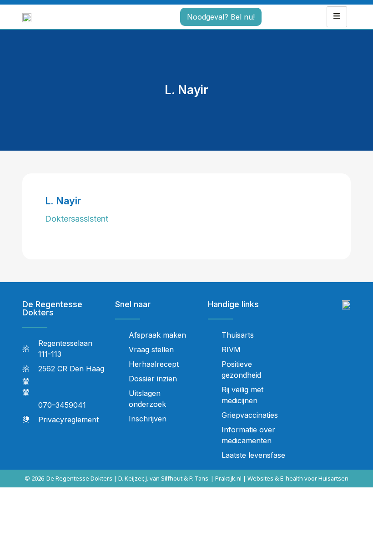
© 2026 (34, 478)
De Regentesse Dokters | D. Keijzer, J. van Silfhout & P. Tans (127, 478)
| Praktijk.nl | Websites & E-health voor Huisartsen (279, 478)
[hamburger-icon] (337, 16)
